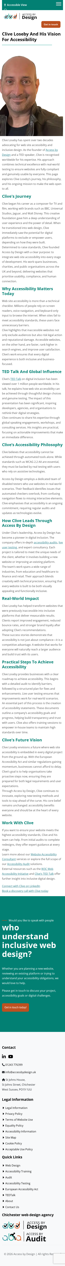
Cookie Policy (13, 1143)
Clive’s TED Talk (44, 874)
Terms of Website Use (19, 1119)
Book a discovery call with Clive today (25, 891)
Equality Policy (14, 1125)
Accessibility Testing (17, 1183)
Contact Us (12, 1207)
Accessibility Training (18, 1171)
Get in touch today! (15, 1007)
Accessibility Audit (18, 864)
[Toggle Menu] (58, 4)
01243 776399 (13, 1065)
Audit (8, 1177)
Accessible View (16, 5)
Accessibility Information (20, 1131)
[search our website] (5, 10)
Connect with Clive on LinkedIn (21, 886)
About (9, 1201)
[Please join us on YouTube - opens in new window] (10, 1057)
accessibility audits (45, 542)
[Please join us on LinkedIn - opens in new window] (4, 1057)
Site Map (10, 1137)
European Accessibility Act (21, 1189)
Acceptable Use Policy (19, 1149)
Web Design (12, 1165)
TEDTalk (10, 1195)
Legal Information (16, 1108)
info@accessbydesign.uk (20, 1072)
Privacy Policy (13, 1114)
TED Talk (15, 379)
